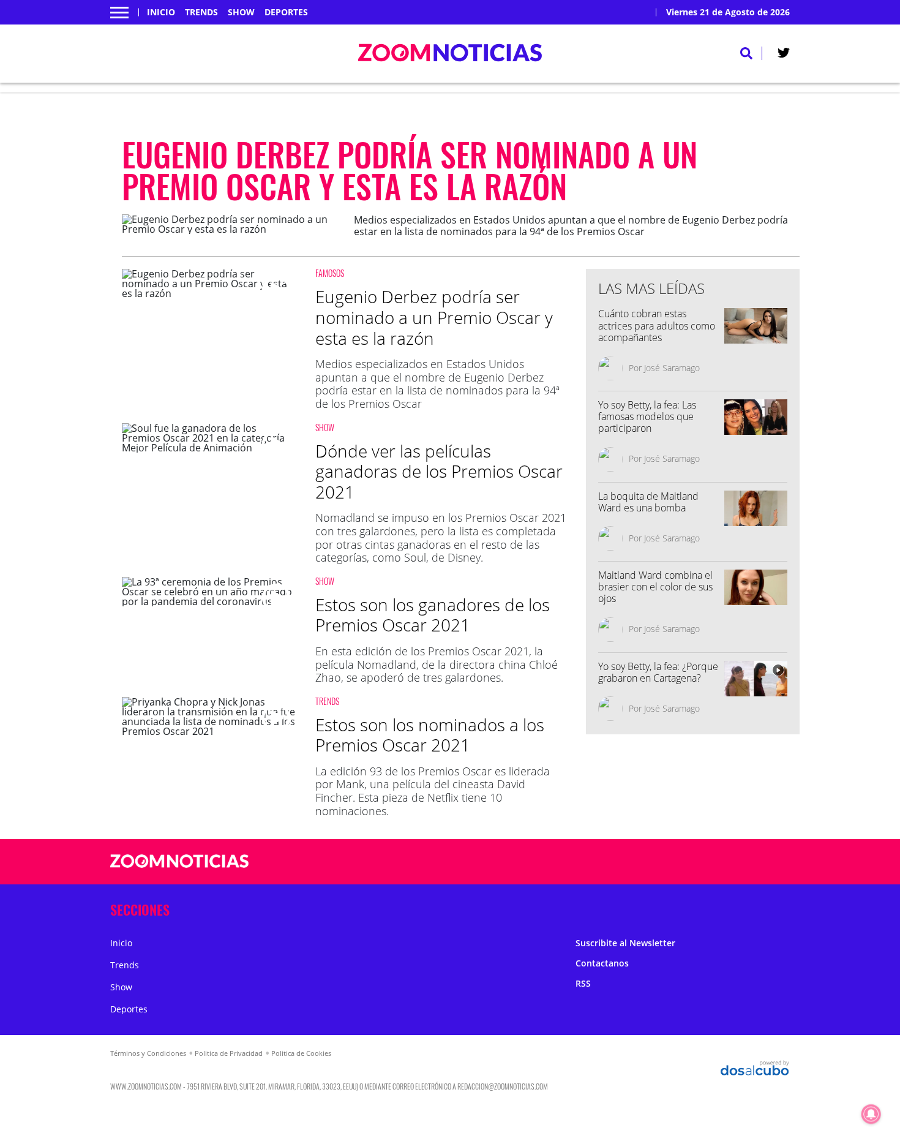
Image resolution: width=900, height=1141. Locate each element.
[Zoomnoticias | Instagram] (680, 862)
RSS (583, 983)
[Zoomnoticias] (179, 870)
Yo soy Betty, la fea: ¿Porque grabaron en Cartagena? (658, 672)
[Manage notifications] (871, 1114)
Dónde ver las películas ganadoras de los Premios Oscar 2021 (439, 471)
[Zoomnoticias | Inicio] (776, 907)
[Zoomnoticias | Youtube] (703, 862)
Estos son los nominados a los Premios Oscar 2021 (429, 735)
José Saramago (672, 368)
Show (241, 12)
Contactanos (602, 963)
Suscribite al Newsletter (625, 943)
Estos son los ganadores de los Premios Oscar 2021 (432, 615)
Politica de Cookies (301, 1053)
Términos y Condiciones (148, 1053)
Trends (201, 12)
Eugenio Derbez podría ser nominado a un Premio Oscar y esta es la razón (434, 317)
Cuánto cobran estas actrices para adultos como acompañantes (656, 325)
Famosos (329, 272)
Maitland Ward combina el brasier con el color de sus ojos (655, 586)
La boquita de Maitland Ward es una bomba (648, 501)
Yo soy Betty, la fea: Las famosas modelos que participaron (647, 416)
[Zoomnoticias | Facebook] (632, 862)
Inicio (161, 12)
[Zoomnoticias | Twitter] (784, 55)
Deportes (286, 12)
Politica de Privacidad (229, 1053)
